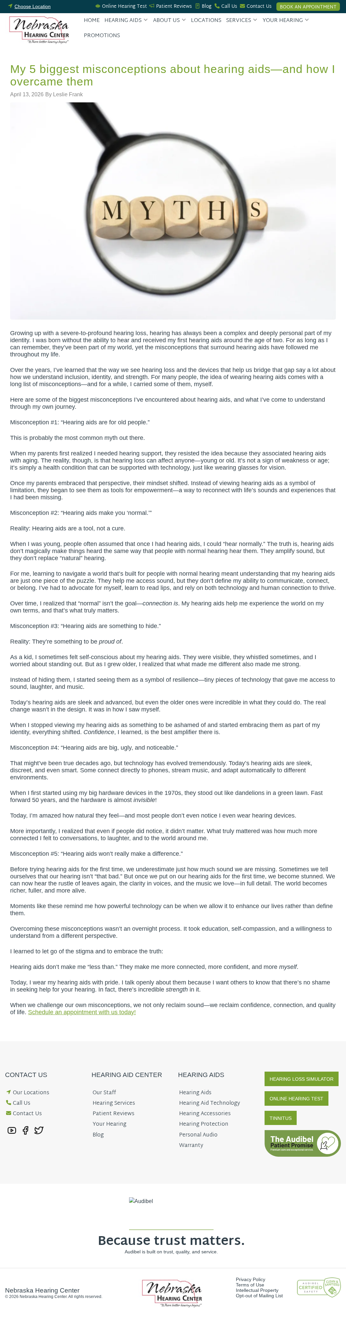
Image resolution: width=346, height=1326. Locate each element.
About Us (166, 21)
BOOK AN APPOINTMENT (308, 7)
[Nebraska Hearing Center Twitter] (39, 1130)
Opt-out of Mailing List (259, 1295)
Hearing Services (114, 1103)
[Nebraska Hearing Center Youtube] (12, 1130)
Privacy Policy (250, 1279)
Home (92, 21)
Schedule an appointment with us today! (82, 1012)
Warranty (191, 1145)
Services (238, 21)
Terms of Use (250, 1284)
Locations (206, 21)
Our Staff (104, 1093)
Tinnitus (281, 1118)
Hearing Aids (123, 21)
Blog (207, 6)
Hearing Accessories (205, 1114)
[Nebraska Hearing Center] (40, 29)
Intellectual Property (257, 1290)
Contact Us (259, 6)
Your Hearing (283, 21)
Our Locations (31, 1093)
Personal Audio (198, 1135)
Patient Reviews (174, 6)
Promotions (102, 36)
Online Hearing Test (124, 6)
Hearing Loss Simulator (301, 1079)
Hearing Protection (203, 1124)
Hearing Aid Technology (209, 1103)
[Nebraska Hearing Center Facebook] (25, 1130)
